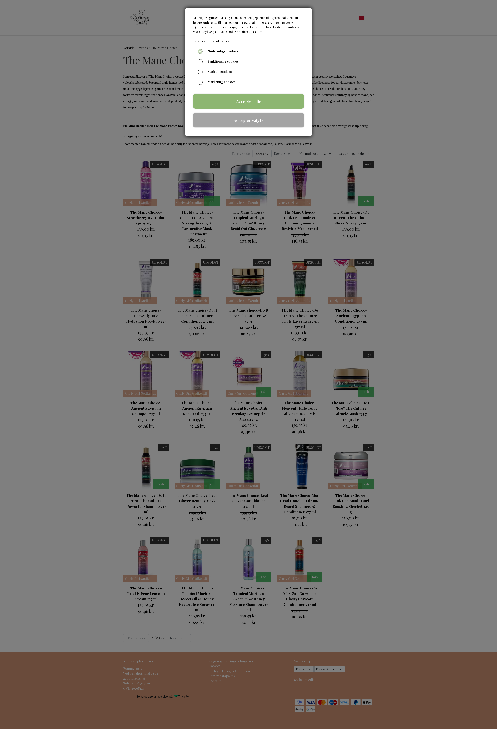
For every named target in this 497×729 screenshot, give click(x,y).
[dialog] (248, 364)
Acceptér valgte (248, 120)
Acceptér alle (248, 101)
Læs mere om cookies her (211, 41)
